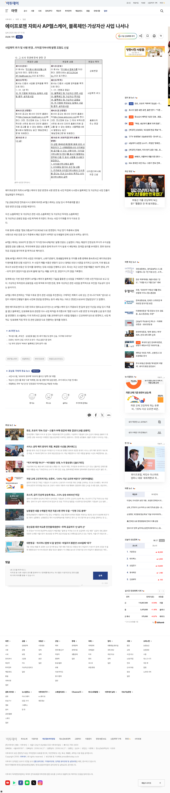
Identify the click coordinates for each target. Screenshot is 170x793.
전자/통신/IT (59, 650)
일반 (105, 11)
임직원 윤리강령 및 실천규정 (65, 761)
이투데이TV (43, 692)
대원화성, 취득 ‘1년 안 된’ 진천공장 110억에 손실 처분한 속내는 (33, 384)
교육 (128, 650)
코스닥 (154, 546)
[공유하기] (141, 36)
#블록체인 (26, 359)
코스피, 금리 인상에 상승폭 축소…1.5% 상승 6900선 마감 (53, 494)
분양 (40, 659)
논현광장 (146, 650)
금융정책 (25, 646)
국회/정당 (111, 650)
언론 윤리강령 (38, 761)
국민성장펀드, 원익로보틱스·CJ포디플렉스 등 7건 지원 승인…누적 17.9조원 (149, 272)
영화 (6, 705)
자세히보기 (36, 371)
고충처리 (78, 739)
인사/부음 (130, 667)
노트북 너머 (147, 672)
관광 (6, 696)
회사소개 (24, 739)
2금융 (24, 659)
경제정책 (75, 646)
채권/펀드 (78, 11)
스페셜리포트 (60, 692)
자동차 (57, 654)
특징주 (58, 11)
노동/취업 (130, 659)
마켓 (14, 11)
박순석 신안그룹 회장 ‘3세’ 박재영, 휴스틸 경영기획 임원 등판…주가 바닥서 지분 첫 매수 (43, 380)
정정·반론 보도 (101, 739)
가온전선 (133, 552)
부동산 (41, 641)
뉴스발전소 (26, 692)
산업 (56, 641)
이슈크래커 (25, 696)
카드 (23, 663)
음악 (6, 710)
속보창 (143, 3)
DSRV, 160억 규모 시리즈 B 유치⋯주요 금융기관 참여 (30, 340)
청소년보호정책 (64, 739)
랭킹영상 (41, 701)
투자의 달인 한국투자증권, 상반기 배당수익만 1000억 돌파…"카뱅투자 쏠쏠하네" (149, 345)
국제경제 (91, 646)
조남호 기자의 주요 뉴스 (19, 371)
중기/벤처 (58, 676)
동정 (128, 672)
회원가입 (136, 3)
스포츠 (7, 718)
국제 (90, 641)
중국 (89, 659)
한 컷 (23, 710)
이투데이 (8, 19)
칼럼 (144, 667)
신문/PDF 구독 (152, 3)
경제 (73, 641)
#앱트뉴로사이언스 (56, 359)
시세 (39, 11)
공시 (25, 11)
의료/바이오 (59, 672)
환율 (88, 11)
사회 (128, 641)
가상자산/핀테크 (27, 667)
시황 (32, 11)
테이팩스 (133, 559)
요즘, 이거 (25, 701)
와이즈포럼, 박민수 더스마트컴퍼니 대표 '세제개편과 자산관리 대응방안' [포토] (145, 478)
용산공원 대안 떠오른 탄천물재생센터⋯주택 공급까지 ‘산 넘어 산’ (56, 527)
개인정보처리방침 (48, 739)
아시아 (90, 663)
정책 (40, 654)
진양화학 (133, 579)
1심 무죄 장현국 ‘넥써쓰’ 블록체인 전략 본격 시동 (28, 343)
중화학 (57, 659)
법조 (128, 646)
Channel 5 (76, 692)
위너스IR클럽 (93, 692)
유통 (56, 667)
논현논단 (146, 646)
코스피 (134, 546)
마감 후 (145, 663)
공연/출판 (8, 714)
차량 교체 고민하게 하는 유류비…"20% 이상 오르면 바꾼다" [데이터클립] (60, 478)
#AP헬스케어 (12, 359)
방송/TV (8, 701)
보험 (23, 654)
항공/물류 (58, 663)
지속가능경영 (126, 692)
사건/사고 (130, 654)
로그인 (129, 3)
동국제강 (133, 572)
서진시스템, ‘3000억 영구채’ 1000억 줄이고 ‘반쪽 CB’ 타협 (32, 376)
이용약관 (35, 739)
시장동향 (41, 646)
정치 (109, 641)
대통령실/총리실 (113, 646)
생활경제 (75, 654)
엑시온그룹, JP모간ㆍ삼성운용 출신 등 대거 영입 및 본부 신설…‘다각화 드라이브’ (40, 336)
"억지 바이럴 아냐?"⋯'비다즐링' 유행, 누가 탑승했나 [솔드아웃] (55, 462)
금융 (23, 641)
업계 (40, 650)
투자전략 (68, 11)
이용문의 (88, 739)
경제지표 (75, 650)
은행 (23, 650)
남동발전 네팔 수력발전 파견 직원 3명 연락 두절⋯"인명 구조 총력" (56, 511)
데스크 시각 (147, 659)
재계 (56, 646)
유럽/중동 (91, 667)
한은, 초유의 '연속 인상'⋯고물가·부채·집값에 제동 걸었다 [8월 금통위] (58, 430)
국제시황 (97, 11)
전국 (128, 663)
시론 (144, 654)
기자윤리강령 (49, 761)
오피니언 (146, 641)
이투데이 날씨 (110, 692)
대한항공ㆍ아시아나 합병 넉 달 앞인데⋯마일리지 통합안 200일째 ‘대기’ (59, 543)
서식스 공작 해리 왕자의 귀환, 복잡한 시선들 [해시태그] (51, 446)
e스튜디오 (42, 696)
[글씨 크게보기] (161, 36)
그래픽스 (25, 705)
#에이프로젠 (39, 359)
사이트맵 (138, 739)
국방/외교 (111, 654)
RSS (161, 3)
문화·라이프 (9, 692)
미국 (89, 654)
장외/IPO (48, 11)
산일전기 (133, 566)
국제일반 (91, 650)
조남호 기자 (9, 37)
